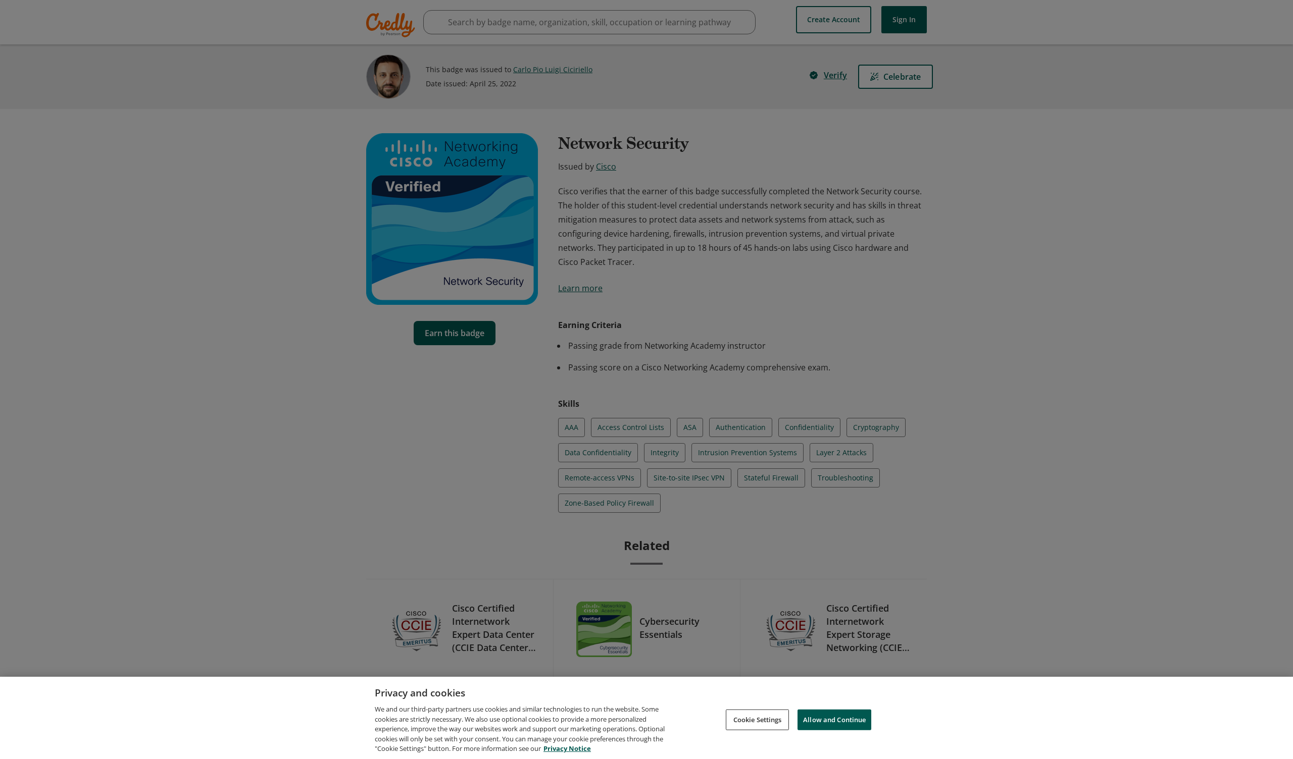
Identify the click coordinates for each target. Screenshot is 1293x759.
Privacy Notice (567, 748)
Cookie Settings (757, 719)
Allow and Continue (834, 719)
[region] (646, 718)
